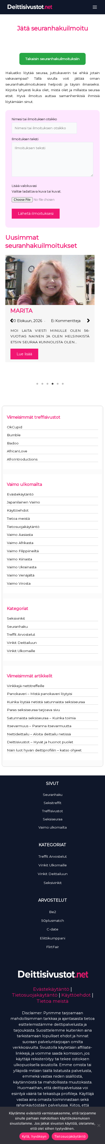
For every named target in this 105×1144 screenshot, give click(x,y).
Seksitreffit (52, 803)
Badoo (13, 443)
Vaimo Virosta (19, 583)
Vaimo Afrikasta (20, 543)
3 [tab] (47, 383)
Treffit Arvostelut (21, 634)
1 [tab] (37, 383)
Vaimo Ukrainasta (21, 567)
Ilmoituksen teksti (25, 139)
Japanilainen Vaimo (23, 502)
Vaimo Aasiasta (20, 535)
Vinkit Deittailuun (22, 643)
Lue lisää (24, 354)
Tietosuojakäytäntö (23, 527)
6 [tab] (62, 383)
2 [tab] (42, 383)
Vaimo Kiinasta (19, 559)
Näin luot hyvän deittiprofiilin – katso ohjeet (44, 750)
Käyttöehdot (18, 510)
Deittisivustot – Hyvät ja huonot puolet (40, 742)
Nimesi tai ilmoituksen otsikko (34, 119)
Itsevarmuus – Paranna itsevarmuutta (39, 726)
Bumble (14, 435)
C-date (52, 929)
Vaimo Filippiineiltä (23, 551)
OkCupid (14, 427)
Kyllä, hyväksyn (34, 1136)
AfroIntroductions (22, 459)
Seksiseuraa (52, 819)
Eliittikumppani (52, 938)
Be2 (52, 912)
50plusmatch (52, 920)
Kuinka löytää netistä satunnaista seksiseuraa (46, 702)
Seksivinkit (16, 618)
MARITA (21, 310)
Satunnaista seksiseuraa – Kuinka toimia (41, 718)
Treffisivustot (52, 811)
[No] (98, 1125)
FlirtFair (52, 947)
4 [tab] (52, 383)
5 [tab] (57, 383)
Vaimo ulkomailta (52, 827)
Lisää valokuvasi (24, 186)
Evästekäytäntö (20, 494)
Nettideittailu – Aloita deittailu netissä (39, 734)
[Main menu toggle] (95, 7)
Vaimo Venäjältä (20, 575)
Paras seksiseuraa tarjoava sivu (33, 710)
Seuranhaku (17, 626)
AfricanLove (17, 451)
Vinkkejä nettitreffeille (25, 686)
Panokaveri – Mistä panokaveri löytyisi (39, 694)
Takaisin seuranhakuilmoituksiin (52, 59)
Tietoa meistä (18, 518)
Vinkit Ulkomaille (21, 651)
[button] (11, 320)
